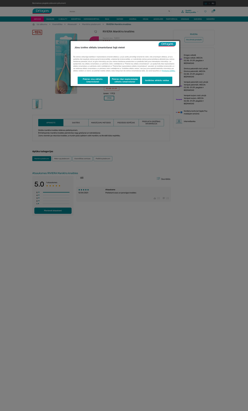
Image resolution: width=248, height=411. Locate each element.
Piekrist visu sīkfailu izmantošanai (93, 80)
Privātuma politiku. (168, 71)
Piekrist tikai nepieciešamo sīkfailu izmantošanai (125, 80)
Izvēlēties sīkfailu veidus (157, 80)
